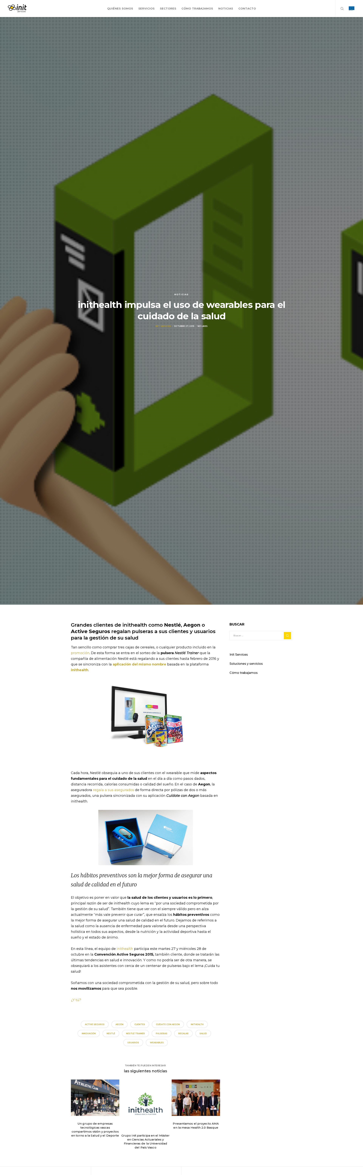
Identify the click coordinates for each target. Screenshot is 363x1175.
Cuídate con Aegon (168, 1024)
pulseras (161, 1033)
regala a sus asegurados (113, 790)
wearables (157, 1042)
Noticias (181, 294)
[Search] (339, 8)
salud (203, 1033)
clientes (139, 1024)
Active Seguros (95, 1024)
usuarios (133, 1042)
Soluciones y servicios (246, 663)
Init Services (163, 326)
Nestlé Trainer (135, 1033)
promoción (80, 653)
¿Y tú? (76, 1000)
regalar (183, 1033)
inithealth (79, 670)
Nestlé (111, 1033)
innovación (89, 1033)
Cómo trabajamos (244, 673)
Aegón (119, 1024)
